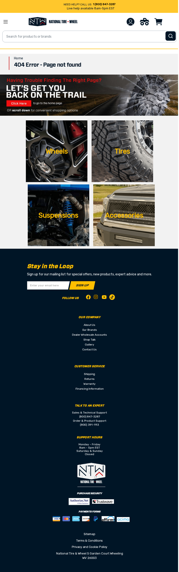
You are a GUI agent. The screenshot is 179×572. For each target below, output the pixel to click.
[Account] (130, 21)
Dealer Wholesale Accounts (89, 334)
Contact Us (89, 349)
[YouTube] (104, 298)
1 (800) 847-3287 (104, 4)
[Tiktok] (112, 298)
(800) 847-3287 (89, 416)
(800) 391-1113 (89, 424)
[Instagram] (96, 298)
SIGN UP (82, 285)
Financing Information (90, 388)
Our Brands (89, 329)
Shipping (89, 374)
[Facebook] (88, 298)
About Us (89, 325)
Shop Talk (89, 339)
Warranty (89, 383)
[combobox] (89, 36)
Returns (89, 379)
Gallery (89, 344)
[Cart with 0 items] (158, 21)
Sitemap (89, 534)
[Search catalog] (170, 36)
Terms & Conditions (89, 540)
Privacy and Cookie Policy (89, 547)
